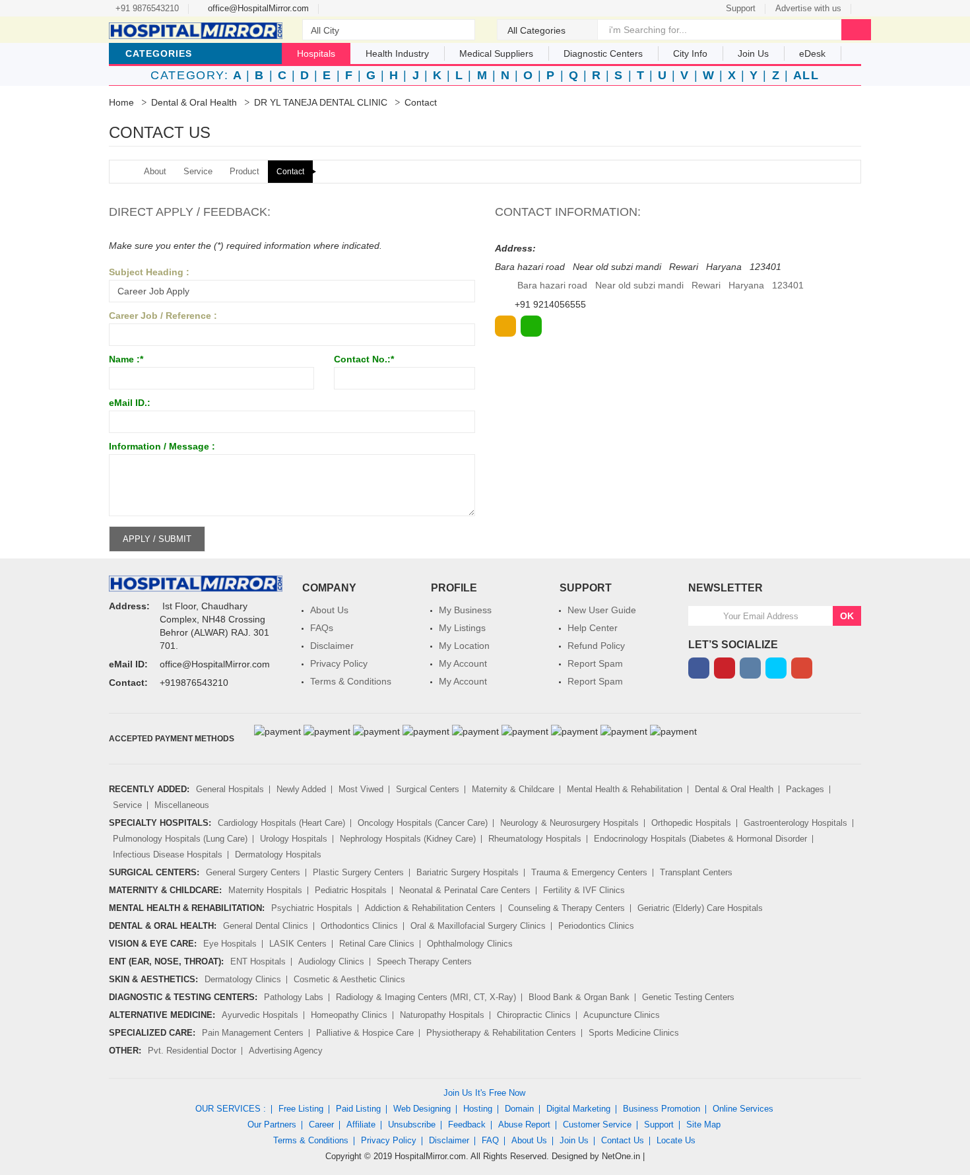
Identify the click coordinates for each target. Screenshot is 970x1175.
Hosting (477, 1109)
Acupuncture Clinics (621, 1015)
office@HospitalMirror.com (257, 8)
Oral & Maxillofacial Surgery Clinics (478, 926)
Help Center (592, 627)
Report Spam (595, 663)
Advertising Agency (286, 1051)
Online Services (743, 1109)
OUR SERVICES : (230, 1109)
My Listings (462, 627)
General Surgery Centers (253, 872)
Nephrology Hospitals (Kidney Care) (408, 839)
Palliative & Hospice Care (365, 1033)
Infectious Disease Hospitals (167, 854)
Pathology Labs (293, 997)
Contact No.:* (364, 359)
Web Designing (422, 1109)
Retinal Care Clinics (376, 944)
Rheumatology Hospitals (534, 839)
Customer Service (597, 1124)
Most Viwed (361, 789)
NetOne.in (621, 1156)
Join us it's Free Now (484, 1093)
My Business (465, 610)
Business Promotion (661, 1109)
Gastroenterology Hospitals (795, 823)
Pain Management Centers (253, 1033)
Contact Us (622, 1140)
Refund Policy (596, 645)
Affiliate (360, 1124)
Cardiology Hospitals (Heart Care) (281, 823)
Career (321, 1124)
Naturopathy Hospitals (442, 1015)
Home (121, 102)
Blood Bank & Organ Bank (579, 997)
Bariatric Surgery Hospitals (467, 872)
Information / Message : (162, 446)
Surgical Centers (427, 789)
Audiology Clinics (331, 961)
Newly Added (301, 789)
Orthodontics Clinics (359, 926)
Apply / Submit (157, 539)
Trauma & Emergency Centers (589, 872)
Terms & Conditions (350, 681)
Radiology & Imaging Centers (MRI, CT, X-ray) (426, 997)
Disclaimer (332, 645)
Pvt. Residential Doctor (192, 1051)
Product (244, 171)
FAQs (321, 627)
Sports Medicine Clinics (634, 1033)
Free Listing (300, 1109)
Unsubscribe (412, 1124)
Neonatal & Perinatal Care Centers (465, 890)
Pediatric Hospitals (351, 890)
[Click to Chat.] (531, 326)
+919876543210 (194, 682)
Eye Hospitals (230, 944)
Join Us (574, 1140)
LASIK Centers (298, 944)
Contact (290, 171)
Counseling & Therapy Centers (566, 908)
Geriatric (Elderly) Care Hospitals (700, 908)
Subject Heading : (149, 272)
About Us (329, 610)
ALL (806, 75)
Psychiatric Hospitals (311, 908)
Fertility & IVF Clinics (584, 890)
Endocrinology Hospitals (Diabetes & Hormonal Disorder (700, 839)
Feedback (467, 1124)
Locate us (676, 1140)
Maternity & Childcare (513, 789)
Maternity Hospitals (265, 890)
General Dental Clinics (265, 926)
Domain (519, 1109)
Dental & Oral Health (194, 102)
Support (741, 8)
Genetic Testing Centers (688, 997)
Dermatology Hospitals (278, 854)
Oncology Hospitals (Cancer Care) (423, 823)
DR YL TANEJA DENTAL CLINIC (320, 102)
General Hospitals (230, 789)
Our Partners (271, 1124)
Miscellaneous (181, 805)
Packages (805, 789)
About (155, 171)
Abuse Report (524, 1124)
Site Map (703, 1124)
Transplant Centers (696, 872)
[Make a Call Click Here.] (505, 326)
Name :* (126, 359)
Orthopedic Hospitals (691, 823)
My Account (463, 663)
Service (197, 171)
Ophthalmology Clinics (470, 944)
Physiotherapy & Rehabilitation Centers (501, 1033)
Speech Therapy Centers (424, 961)
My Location (464, 645)
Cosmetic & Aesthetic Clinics (349, 979)
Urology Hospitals (293, 839)
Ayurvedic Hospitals (260, 1015)
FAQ (490, 1140)
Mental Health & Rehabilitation (624, 789)
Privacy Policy (339, 663)
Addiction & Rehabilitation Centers (430, 908)
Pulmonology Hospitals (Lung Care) (180, 839)
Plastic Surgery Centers (358, 872)
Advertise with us (808, 8)
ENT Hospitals (258, 961)
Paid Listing (358, 1109)
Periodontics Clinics (596, 926)
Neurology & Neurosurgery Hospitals (569, 823)
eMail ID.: (129, 402)
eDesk (812, 53)
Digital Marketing (578, 1109)
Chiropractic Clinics (534, 1015)
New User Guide (601, 610)
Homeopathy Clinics (349, 1015)
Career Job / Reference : (163, 315)
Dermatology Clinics (243, 979)
